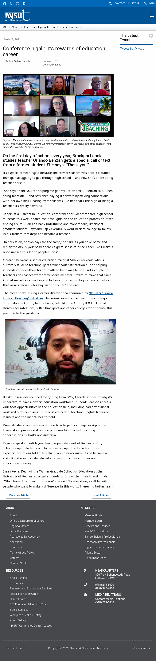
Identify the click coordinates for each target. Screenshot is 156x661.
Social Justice (18, 577)
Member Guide (93, 515)
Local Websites (19, 531)
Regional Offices (19, 526)
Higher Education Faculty (100, 547)
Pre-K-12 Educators (96, 531)
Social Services (19, 609)
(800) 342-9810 (104, 588)
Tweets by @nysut (132, 48)
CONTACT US (122, 3)
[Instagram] (16, 3)
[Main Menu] (152, 15)
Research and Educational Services (31, 588)
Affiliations (16, 541)
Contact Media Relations (110, 598)
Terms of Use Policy (22, 552)
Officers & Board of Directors (27, 520)
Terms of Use (14, 648)
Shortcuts (16, 547)
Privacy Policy (141, 648)
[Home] (4, 27)
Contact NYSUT (19, 563)
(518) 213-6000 (104, 584)
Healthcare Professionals (100, 541)
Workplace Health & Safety (25, 615)
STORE (135, 3)
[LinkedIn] (23, 3)
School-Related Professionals (103, 536)
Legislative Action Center (24, 593)
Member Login (93, 520)
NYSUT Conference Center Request (31, 625)
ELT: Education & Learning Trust (28, 604)
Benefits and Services (97, 526)
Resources (16, 583)
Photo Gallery (18, 620)
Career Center (18, 599)
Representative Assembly (25, 536)
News (15, 27)
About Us (15, 515)
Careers (14, 557)
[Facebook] (3, 3)
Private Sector (93, 552)
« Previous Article (18, 495)
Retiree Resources (95, 557)
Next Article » (102, 495)
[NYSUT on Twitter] (9, 3)
